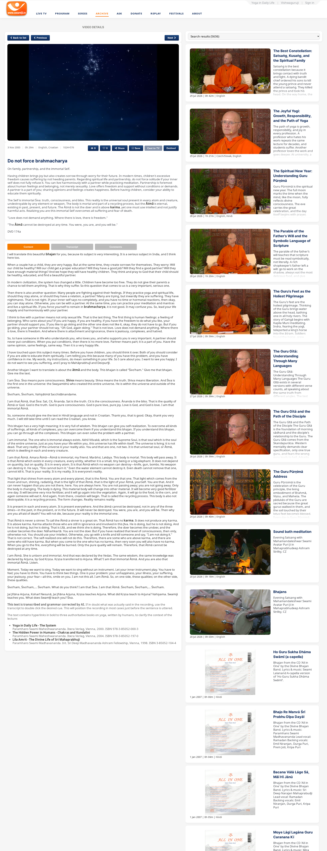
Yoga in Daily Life (262, 2)
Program (62, 13)
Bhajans (279, 592)
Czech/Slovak (223, 156)
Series (82, 13)
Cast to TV (153, 148)
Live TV (41, 13)
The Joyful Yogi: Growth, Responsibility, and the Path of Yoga (292, 116)
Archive (102, 13)
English (220, 95)
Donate (136, 13)
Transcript (72, 246)
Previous (42, 37)
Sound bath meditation (292, 532)
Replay (156, 13)
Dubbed (171, 148)
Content (28, 246)
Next (170, 37)
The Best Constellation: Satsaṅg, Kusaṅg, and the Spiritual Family (292, 56)
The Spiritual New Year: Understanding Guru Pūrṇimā (292, 176)
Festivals (176, 13)
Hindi (229, 216)
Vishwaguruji (290, 2)
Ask (119, 13)
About (197, 13)
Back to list (19, 37)
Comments (116, 246)
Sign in (309, 2)
